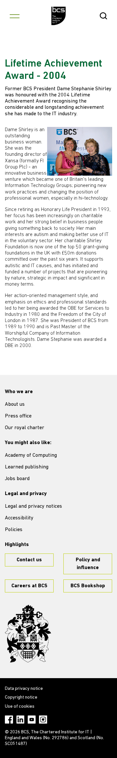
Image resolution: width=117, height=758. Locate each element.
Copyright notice (21, 697)
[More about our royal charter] (28, 634)
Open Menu (15, 16)
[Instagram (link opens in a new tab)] (43, 719)
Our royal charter (24, 427)
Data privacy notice (24, 688)
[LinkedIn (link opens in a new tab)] (20, 719)
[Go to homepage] (58, 15)
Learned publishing (26, 467)
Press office (18, 416)
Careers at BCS (29, 586)
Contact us (29, 560)
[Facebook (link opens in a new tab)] (9, 719)
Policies (13, 529)
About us (15, 404)
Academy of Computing (31, 455)
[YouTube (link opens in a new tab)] (32, 719)
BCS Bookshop (88, 586)
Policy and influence (88, 563)
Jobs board (17, 478)
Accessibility (19, 518)
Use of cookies (19, 706)
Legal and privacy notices (33, 506)
